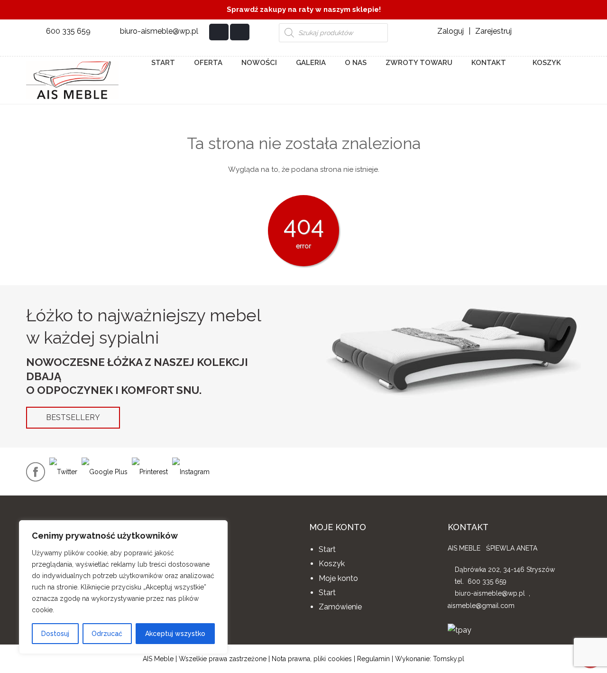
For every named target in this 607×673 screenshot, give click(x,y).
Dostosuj (55, 633)
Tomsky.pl (448, 659)
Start (163, 62)
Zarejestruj (493, 31)
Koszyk (546, 62)
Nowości (259, 62)
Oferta (208, 62)
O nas (356, 62)
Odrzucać (107, 633)
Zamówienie (340, 606)
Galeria (311, 62)
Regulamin (373, 659)
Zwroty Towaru (419, 62)
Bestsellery (73, 417)
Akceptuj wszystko (175, 633)
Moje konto (338, 578)
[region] (123, 587)
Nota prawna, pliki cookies (312, 659)
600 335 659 (68, 31)
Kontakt (488, 62)
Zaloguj (450, 31)
